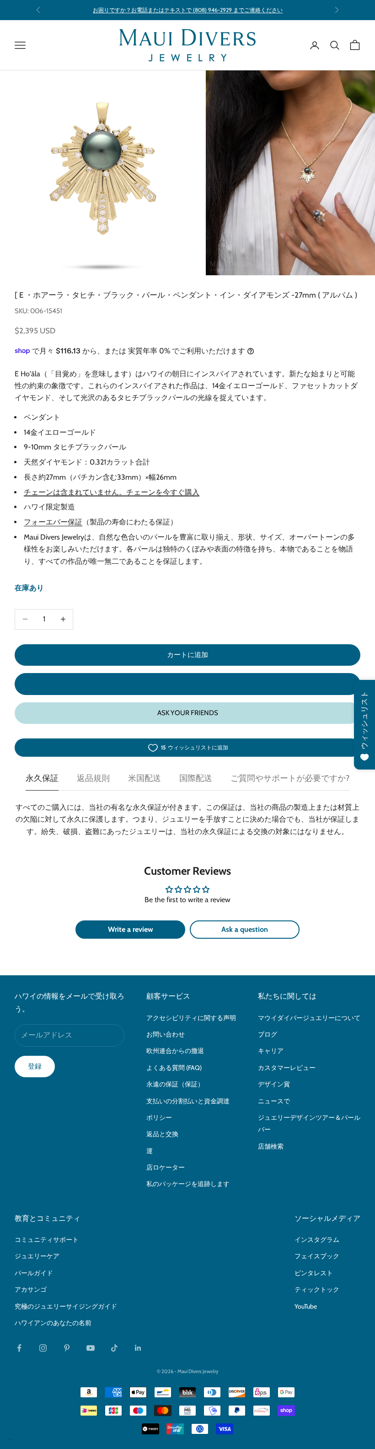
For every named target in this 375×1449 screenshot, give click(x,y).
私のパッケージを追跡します (188, 1184)
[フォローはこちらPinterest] (66, 1348)
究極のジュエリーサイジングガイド (66, 1306)
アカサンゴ (31, 1289)
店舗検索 (271, 1146)
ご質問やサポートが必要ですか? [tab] (289, 778)
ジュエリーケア (37, 1256)
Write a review (130, 929)
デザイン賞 (274, 1084)
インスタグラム (317, 1239)
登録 (35, 1066)
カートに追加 (187, 655)
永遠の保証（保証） (175, 1084)
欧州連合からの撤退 (175, 1051)
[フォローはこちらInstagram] (43, 1348)
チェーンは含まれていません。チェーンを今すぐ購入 (111, 492)
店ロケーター (165, 1167)
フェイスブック (317, 1256)
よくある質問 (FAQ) (174, 1068)
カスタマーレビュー (287, 1068)
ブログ (267, 1034)
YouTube (306, 1306)
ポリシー (159, 1117)
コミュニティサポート (47, 1239)
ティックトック (317, 1289)
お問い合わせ (165, 1034)
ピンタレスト (314, 1273)
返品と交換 (162, 1134)
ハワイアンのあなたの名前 (53, 1323)
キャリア (271, 1051)
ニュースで (274, 1101)
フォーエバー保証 (53, 522)
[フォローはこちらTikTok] (114, 1348)
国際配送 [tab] (195, 778)
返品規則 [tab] (93, 778)
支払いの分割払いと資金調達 (188, 1101)
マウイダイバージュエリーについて (309, 1018)
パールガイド (34, 1273)
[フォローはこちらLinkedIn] (138, 1348)
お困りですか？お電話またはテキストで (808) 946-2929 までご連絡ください (188, 9)
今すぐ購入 (188, 684)
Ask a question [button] (244, 929)
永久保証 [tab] (42, 778)
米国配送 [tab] (144, 778)
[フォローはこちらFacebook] (19, 1348)
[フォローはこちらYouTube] (90, 1348)
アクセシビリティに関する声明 (191, 1018)
